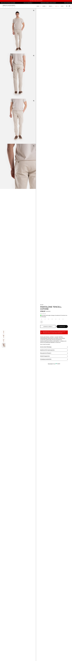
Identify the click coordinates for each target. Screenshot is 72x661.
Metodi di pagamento (45, 356)
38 (41, 321)
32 (48, 319)
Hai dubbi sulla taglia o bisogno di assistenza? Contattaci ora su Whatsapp (53, 316)
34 (55, 319)
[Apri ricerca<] (66, 6)
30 (41, 319)
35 (59, 319)
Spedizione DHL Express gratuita (47, 350)
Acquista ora (62, 326)
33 (52, 319)
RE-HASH (41, 304)
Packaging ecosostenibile (45, 359)
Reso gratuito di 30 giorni (45, 353)
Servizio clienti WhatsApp (45, 346)
